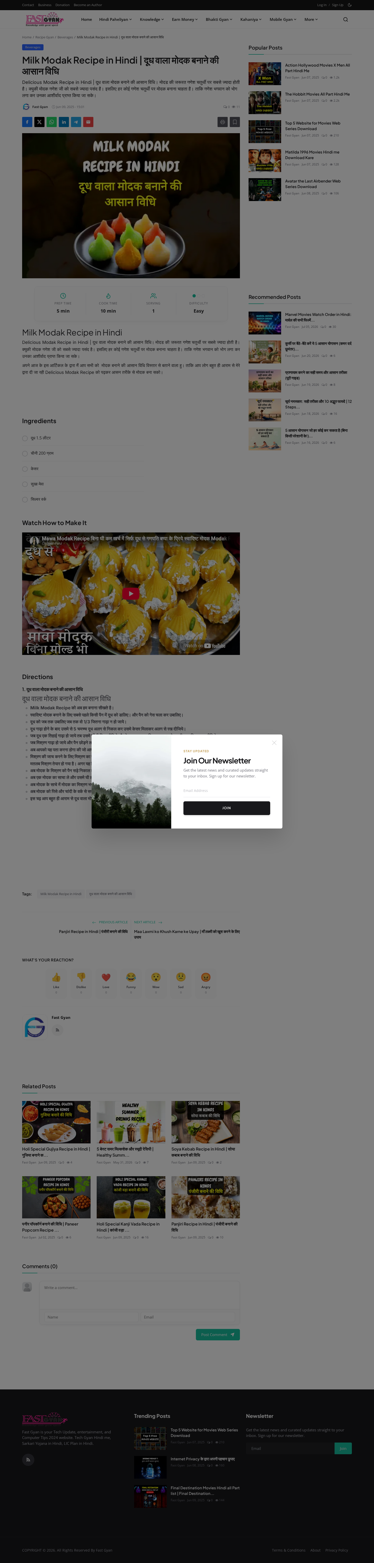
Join (226, 808)
